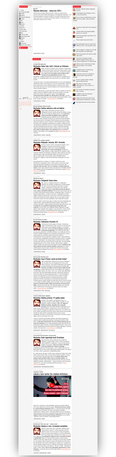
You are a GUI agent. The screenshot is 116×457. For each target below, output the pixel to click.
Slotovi (22, 41)
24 (19, 105)
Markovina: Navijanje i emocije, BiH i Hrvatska (49, 142)
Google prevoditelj (25, 12)
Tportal (22, 19)
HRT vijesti (23, 29)
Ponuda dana (24, 31)
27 (25, 105)
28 (27, 105)
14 (27, 102)
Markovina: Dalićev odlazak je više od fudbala (48, 108)
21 (27, 103)
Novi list (23, 27)
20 (25, 103)
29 (28, 105)
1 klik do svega (24, 34)
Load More (85, 107)
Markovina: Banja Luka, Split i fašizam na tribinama (50, 66)
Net (21, 20)
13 (25, 102)
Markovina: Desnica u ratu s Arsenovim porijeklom (50, 426)
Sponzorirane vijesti (25, 36)
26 (23, 105)
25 (21, 105)
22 (28, 103)
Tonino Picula (47, 290)
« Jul (20, 108)
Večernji (23, 15)
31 (19, 106)
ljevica (43, 53)
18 (21, 103)
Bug (22, 32)
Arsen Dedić (36, 452)
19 (23, 103)
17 (19, 103)
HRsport (23, 38)
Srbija (43, 290)
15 (28, 102)
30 (30, 105)
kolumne (43, 100)
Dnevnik (23, 24)
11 (21, 102)
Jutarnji (22, 13)
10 (19, 102)
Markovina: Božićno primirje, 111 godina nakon (49, 297)
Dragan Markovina (37, 53)
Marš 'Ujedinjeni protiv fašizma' (48, 366)
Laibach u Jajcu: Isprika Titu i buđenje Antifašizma (50, 373)
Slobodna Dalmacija (25, 17)
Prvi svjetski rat (52, 330)
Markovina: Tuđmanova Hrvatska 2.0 (45, 221)
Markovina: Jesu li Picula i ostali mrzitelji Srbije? (50, 258)
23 (30, 103)
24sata (22, 25)
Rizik (22, 39)
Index (22, 22)
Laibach (43, 418)
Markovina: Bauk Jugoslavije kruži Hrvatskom (48, 337)
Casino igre (23, 43)
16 (30, 102)
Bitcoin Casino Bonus (26, 45)
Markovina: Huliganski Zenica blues (45, 180)
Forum (22, 10)
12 (23, 102)
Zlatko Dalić (48, 135)
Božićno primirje (37, 330)
